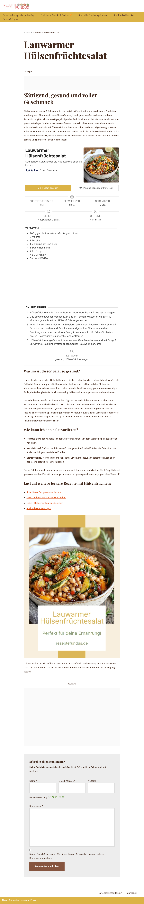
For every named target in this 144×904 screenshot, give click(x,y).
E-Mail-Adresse (66, 780)
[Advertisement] (72, 83)
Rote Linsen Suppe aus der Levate (44, 492)
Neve (4, 900)
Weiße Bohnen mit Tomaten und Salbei (46, 497)
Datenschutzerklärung (110, 892)
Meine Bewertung (38, 797)
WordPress (30, 900)
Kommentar (36, 806)
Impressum (131, 892)
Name (33, 780)
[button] (36, 15)
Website (92, 780)
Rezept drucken (49, 188)
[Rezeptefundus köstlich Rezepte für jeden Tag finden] (16, 6)
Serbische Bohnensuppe (39, 508)
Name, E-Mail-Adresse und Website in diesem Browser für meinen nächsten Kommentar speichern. (67, 856)
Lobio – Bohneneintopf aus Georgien (45, 503)
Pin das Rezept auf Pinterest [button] (98, 188)
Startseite (28, 32)
